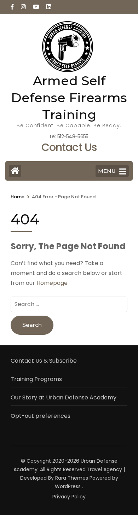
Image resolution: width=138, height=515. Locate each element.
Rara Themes (71, 477)
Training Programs (36, 379)
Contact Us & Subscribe (44, 361)
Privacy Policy (69, 496)
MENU (107, 171)
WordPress (68, 486)
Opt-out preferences (40, 416)
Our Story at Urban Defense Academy (63, 397)
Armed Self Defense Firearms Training (69, 97)
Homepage (52, 283)
